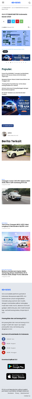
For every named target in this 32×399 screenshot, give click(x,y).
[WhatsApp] (21, 21)
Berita (3, 179)
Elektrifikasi (4, 223)
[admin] (4, 134)
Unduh (5, 51)
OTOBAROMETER (6, 7)
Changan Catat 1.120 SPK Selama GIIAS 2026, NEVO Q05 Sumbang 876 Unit (16, 181)
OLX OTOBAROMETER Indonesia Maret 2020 (13, 49)
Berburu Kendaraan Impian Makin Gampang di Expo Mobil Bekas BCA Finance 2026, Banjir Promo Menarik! (15, 272)
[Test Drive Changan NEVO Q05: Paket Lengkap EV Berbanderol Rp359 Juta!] (16, 204)
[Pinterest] (17, 21)
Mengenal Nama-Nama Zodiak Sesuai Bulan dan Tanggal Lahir (16, 80)
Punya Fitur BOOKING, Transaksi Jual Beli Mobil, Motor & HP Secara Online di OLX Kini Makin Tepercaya (15, 75)
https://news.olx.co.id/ (13, 135)
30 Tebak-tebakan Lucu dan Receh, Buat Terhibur (13, 93)
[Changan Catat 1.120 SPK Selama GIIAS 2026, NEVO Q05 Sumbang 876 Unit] (16, 161)
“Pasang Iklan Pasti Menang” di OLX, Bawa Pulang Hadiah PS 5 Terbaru (14, 84)
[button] (6, 62)
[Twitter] (13, 21)
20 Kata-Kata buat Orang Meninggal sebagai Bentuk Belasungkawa (15, 89)
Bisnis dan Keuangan (7, 269)
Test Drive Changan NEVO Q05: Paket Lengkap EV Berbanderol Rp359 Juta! (15, 225)
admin (5, 27)
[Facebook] (9, 21)
